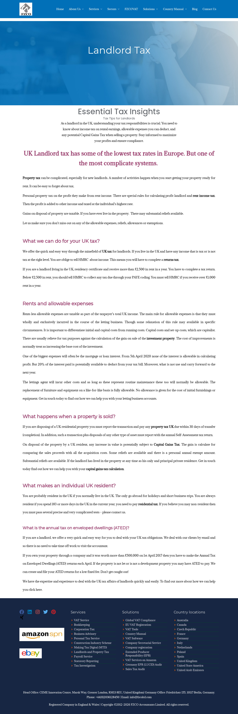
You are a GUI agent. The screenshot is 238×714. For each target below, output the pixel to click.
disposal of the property (45, 444)
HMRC (78, 277)
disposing (43, 427)
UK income (130, 314)
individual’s (108, 204)
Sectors (111, 9)
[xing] (22, 617)
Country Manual (173, 9)
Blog (194, 9)
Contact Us (209, 9)
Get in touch (206, 461)
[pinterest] (55, 612)
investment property (161, 338)
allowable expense (102, 223)
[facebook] (23, 612)
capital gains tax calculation (105, 469)
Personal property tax (38, 196)
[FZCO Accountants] (25, 9)
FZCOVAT (131, 9)
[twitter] (47, 612)
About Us (74, 9)
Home (60, 9)
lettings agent (38, 382)
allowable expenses (50, 314)
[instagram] (39, 612)
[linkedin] (31, 612)
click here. (35, 590)
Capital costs (155, 330)
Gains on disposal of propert (42, 213)
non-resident (200, 504)
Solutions (149, 9)
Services (94, 9)
